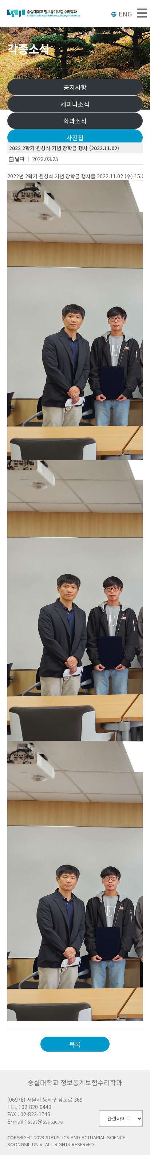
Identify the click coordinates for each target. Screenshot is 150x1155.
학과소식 (75, 120)
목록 (75, 1044)
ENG (125, 13)
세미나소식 (75, 103)
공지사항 (75, 87)
